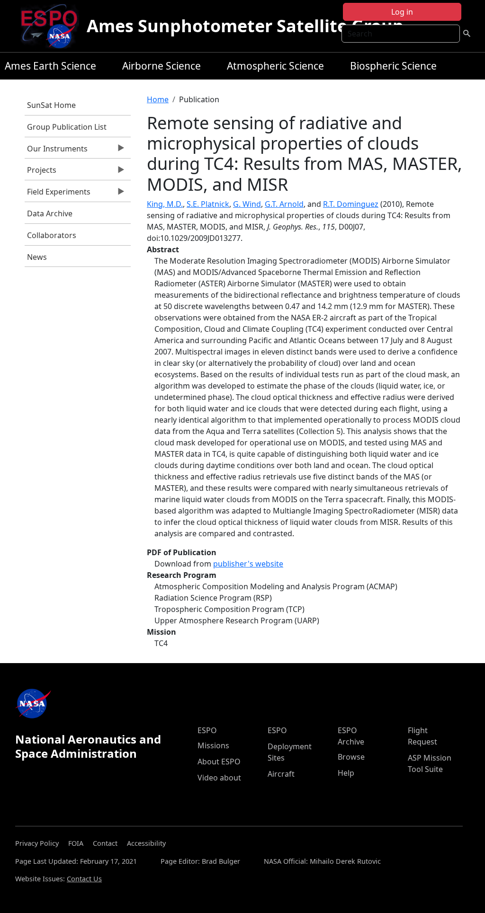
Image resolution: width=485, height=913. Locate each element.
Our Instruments (56, 151)
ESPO (207, 730)
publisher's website (248, 563)
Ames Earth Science (50, 65)
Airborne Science (161, 65)
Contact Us (84, 878)
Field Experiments (57, 194)
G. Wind (247, 204)
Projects (40, 172)
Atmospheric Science (275, 65)
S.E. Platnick (208, 204)
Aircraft (281, 774)
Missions (213, 745)
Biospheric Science (393, 65)
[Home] (53, 26)
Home (158, 99)
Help (346, 773)
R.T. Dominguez (350, 204)
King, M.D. (165, 204)
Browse (351, 757)
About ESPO (219, 761)
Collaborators (51, 235)
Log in (402, 12)
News (37, 257)
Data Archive (49, 213)
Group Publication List (67, 127)
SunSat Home (51, 105)
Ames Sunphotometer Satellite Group (245, 25)
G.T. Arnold (284, 204)
